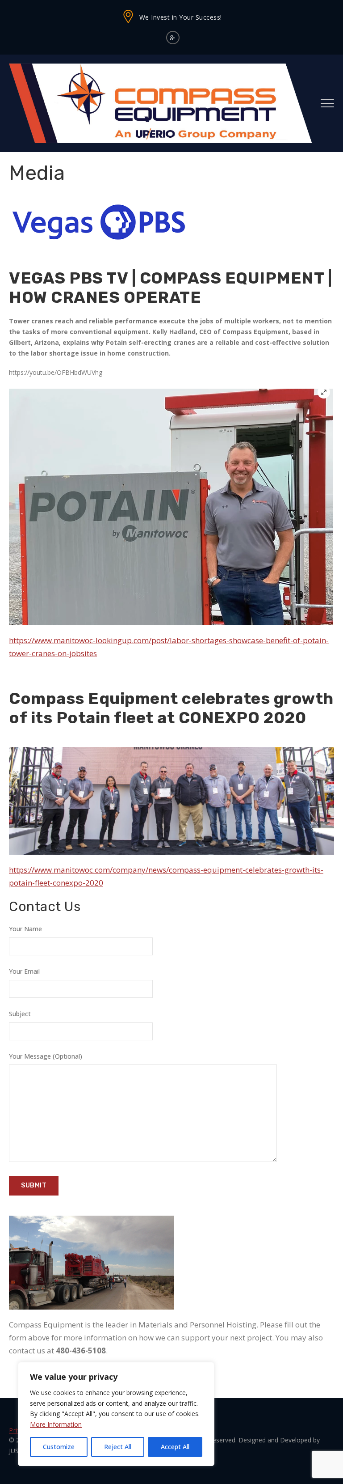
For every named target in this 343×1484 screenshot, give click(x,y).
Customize (59, 1446)
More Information (56, 1424)
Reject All (117, 1446)
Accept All (175, 1446)
